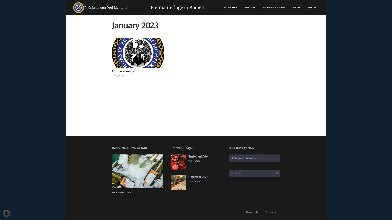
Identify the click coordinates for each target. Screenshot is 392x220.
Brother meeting (123, 71)
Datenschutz (254, 212)
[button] (239, 7)
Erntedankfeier (198, 156)
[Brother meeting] (138, 53)
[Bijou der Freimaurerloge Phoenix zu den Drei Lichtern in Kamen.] (78, 8)
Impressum (273, 212)
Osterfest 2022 (198, 177)
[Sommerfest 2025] (137, 171)
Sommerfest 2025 (122, 192)
